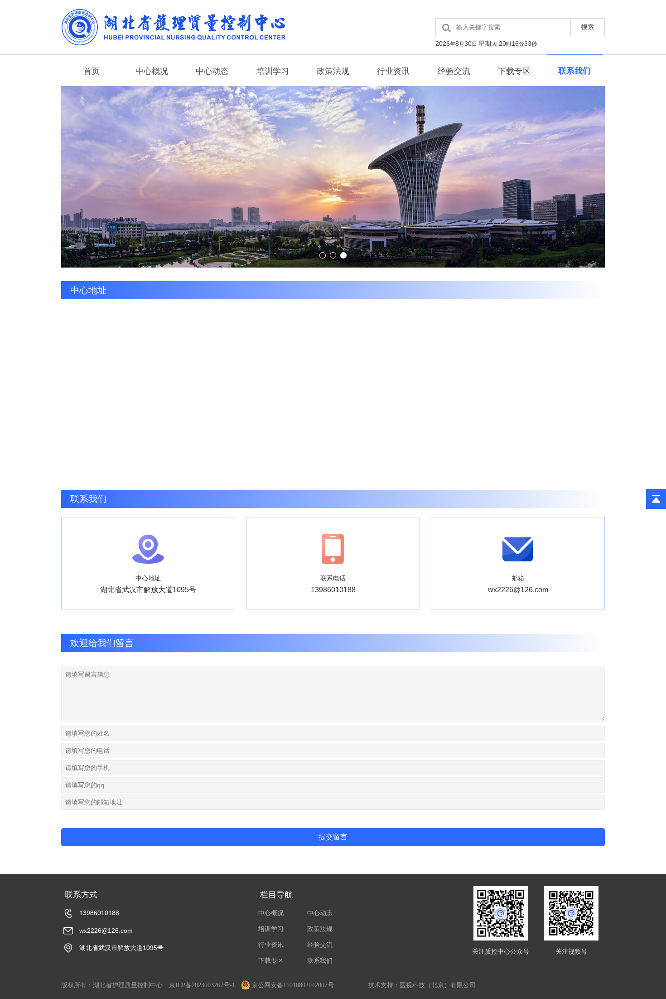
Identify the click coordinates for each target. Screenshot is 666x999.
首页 (91, 71)
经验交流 (454, 71)
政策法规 (333, 71)
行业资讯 (393, 71)
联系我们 (574, 70)
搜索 (587, 26)
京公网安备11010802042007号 (292, 985)
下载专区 (514, 71)
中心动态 (212, 71)
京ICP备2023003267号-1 (202, 985)
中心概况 (151, 71)
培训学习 (272, 71)
